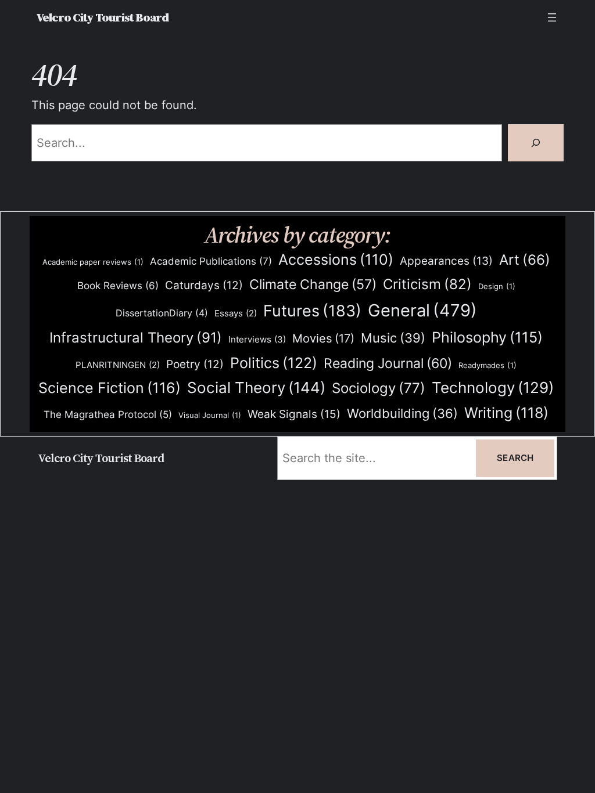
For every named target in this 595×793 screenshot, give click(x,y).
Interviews (257, 339)
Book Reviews (118, 285)
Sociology (378, 388)
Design (496, 286)
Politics (273, 363)
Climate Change (313, 284)
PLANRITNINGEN (118, 365)
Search (515, 458)
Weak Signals (294, 414)
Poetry (195, 364)
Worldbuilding (402, 413)
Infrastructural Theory (135, 337)
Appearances (446, 261)
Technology (493, 387)
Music (393, 337)
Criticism (427, 284)
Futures (312, 310)
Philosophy (487, 337)
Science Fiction (109, 387)
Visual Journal (209, 415)
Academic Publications (211, 261)
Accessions (335, 259)
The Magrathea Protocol (108, 414)
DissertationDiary (162, 313)
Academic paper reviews (93, 261)
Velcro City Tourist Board (102, 17)
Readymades (487, 365)
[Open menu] (552, 17)
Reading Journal (388, 363)
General (422, 310)
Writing (506, 412)
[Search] (536, 142)
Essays (235, 313)
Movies (323, 338)
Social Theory (256, 387)
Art (524, 259)
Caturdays (204, 285)
